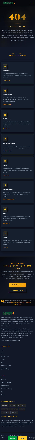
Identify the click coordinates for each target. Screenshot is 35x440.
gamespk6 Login (5, 368)
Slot (2, 362)
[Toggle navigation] (32, 3)
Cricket (3, 359)
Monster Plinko (5, 356)
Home (2, 350)
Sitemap (3, 395)
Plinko (2, 353)
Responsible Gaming (14, 302)
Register (12, 438)
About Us (3, 379)
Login (22, 438)
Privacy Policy (17, 304)
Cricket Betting (18, 290)
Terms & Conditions (26, 302)
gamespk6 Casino (6, 365)
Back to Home (18, 285)
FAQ (2, 392)
